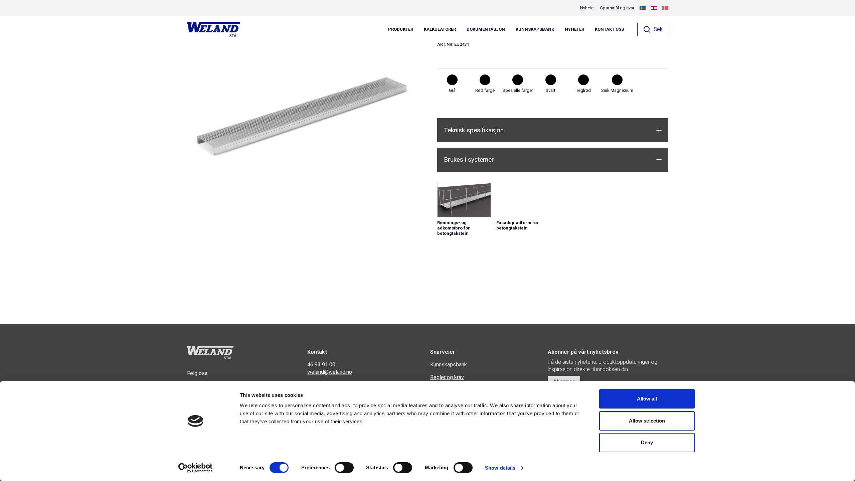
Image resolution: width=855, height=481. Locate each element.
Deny (647, 442)
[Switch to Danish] (665, 8)
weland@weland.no (329, 372)
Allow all (647, 399)
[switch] (344, 467)
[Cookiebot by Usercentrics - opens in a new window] (195, 468)
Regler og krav (447, 377)
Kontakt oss (609, 29)
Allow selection (647, 421)
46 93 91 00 (321, 364)
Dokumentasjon (486, 29)
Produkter (400, 29)
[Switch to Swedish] (643, 8)
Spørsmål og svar (617, 7)
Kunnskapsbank (535, 29)
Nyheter (574, 29)
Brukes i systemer (469, 159)
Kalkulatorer (440, 29)
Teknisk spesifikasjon (474, 130)
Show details (500, 468)
